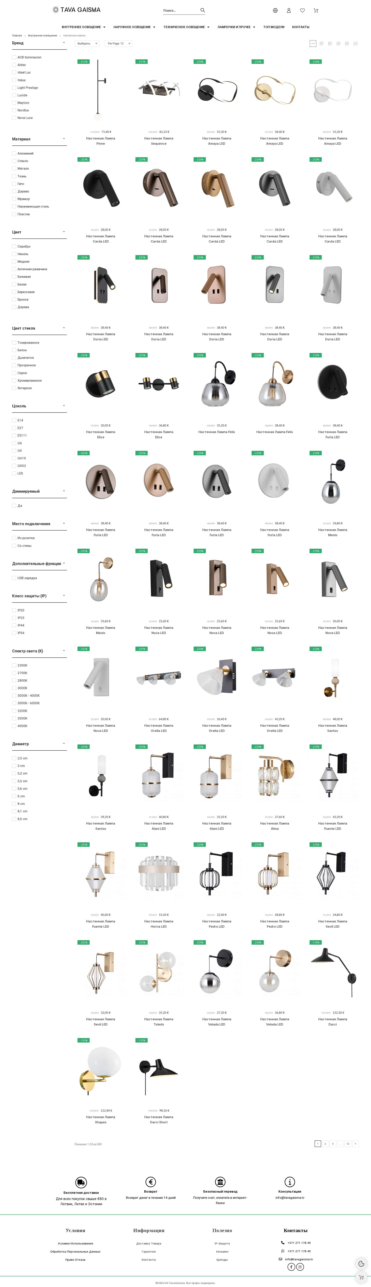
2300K (22, 665)
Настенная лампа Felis (216, 432)
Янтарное (25, 388)
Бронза (23, 299)
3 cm (21, 766)
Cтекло (23, 161)
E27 (20, 428)
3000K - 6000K (29, 703)
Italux (22, 80)
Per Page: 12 (115, 43)
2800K (22, 680)
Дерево (23, 191)
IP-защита (222, 1243)
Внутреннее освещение (81, 27)
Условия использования (75, 1243)
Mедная (23, 261)
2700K (22, 673)
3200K (22, 711)
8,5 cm (22, 819)
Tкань (22, 176)
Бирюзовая (26, 292)
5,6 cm (22, 788)
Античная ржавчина (32, 269)
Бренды (222, 1259)
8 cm (21, 804)
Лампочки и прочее (234, 27)
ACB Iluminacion (29, 57)
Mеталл (23, 168)
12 (348, 1143)
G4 (20, 443)
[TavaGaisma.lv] (76, 10)
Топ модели (273, 27)
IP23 (21, 618)
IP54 (21, 633)
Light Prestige (28, 88)
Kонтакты (300, 27)
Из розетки (26, 538)
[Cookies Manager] (361, 1264)
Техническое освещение (184, 27)
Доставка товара (148, 1243)
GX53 (22, 466)
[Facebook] (291, 1267)
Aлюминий (25, 153)
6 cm (21, 796)
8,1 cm (22, 811)
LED (20, 473)
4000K (22, 726)
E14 (20, 420)
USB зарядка (27, 578)
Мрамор (24, 199)
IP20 (21, 610)
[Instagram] (300, 1267)
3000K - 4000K (29, 695)
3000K (22, 688)
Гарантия (149, 1251)
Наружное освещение (132, 27)
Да (20, 506)
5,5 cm (22, 781)
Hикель (23, 254)
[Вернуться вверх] (361, 1277)
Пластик (24, 214)
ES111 (22, 435)
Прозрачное (27, 365)
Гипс (21, 184)
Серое (22, 373)
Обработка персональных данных (75, 1251)
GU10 (22, 458)
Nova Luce (25, 118)
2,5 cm (22, 758)
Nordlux (23, 110)
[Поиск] (203, 10)
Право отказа (75, 1259)
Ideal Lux (24, 72)
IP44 (21, 625)
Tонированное (28, 342)
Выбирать (84, 43)
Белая (22, 284)
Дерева (23, 307)
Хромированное (30, 380)
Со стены (24, 546)
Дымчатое (26, 358)
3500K (22, 718)
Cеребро (24, 246)
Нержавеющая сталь (33, 206)
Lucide (22, 95)
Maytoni (23, 103)
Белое (22, 350)
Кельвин (222, 1251)
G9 (20, 451)
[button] (64, 43)
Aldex (22, 65)
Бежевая (24, 277)
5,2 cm (22, 773)
